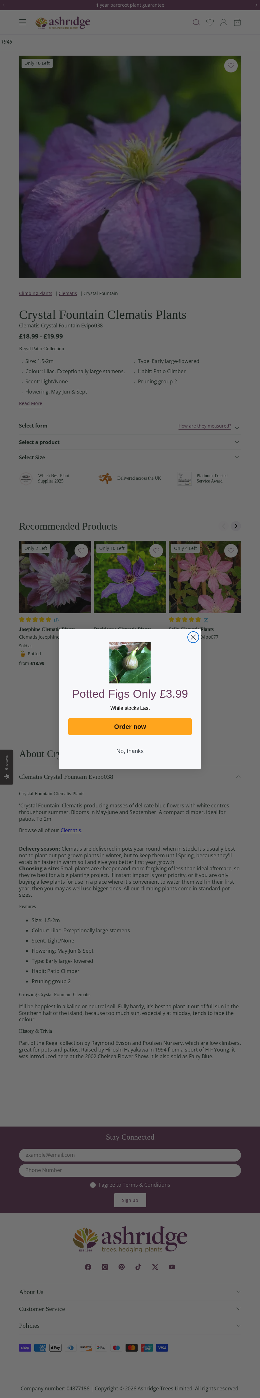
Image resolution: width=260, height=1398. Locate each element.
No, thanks (130, 751)
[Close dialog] (193, 637)
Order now (130, 726)
